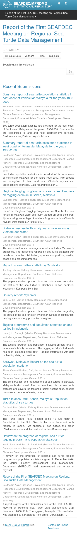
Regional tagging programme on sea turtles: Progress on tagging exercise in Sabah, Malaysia (38, 193)
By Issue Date (13, 56)
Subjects (54, 56)
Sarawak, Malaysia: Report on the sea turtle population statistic (32, 363)
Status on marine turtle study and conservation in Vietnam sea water (36, 230)
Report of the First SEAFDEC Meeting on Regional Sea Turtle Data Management (36, 478)
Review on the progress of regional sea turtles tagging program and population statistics (33, 437)
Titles (41, 56)
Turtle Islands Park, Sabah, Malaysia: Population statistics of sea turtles (35, 400)
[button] (59, 3)
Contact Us (54, 525)
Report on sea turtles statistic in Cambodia (31, 265)
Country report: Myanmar (19, 295)
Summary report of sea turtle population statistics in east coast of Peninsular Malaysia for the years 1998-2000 (38, 98)
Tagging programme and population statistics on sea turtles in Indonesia (37, 326)
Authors (29, 56)
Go (70, 71)
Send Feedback (58, 526)
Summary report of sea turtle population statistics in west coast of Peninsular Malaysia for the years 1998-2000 (37, 146)
